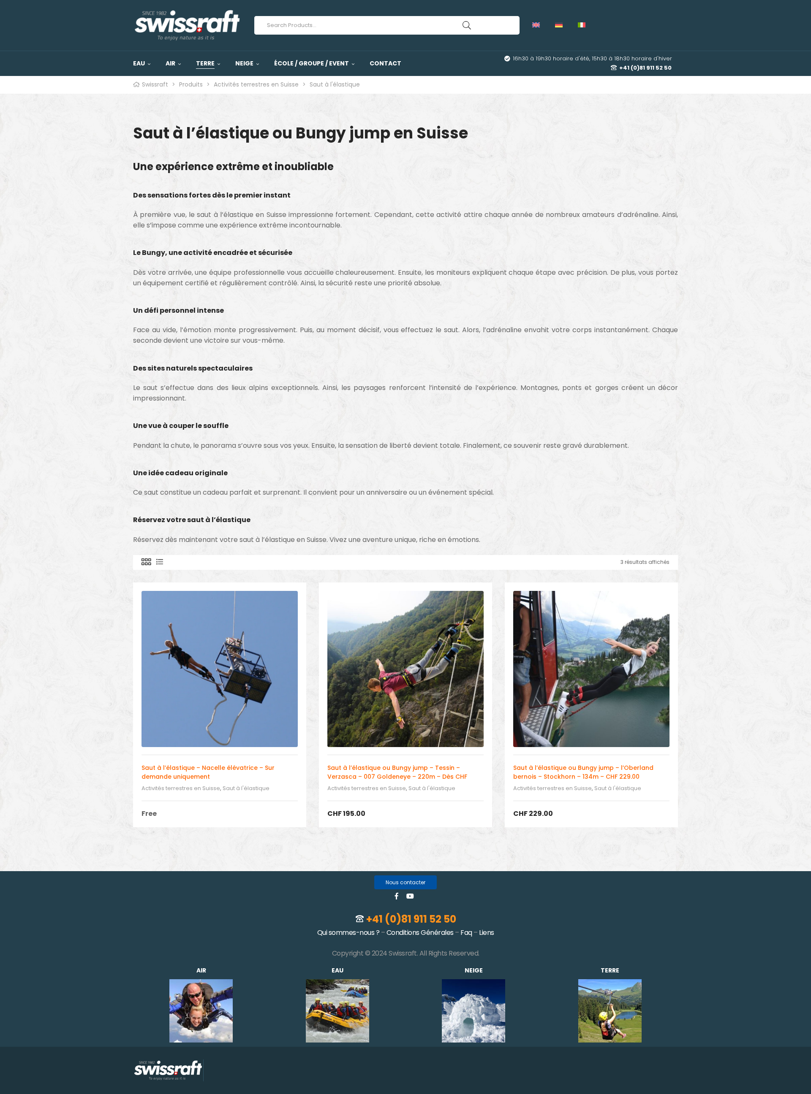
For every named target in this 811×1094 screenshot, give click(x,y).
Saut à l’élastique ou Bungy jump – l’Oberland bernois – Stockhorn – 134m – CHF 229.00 (583, 772)
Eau (337, 970)
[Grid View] (146, 562)
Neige (474, 970)
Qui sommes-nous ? (348, 932)
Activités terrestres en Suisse (181, 788)
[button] (405, 882)
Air (201, 970)
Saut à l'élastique (246, 788)
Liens (486, 932)
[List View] (159, 562)
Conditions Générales (420, 932)
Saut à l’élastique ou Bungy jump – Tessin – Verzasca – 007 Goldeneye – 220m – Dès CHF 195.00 (397, 777)
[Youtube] (410, 896)
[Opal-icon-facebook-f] (396, 896)
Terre (610, 970)
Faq (466, 932)
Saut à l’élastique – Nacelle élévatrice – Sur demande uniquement (208, 772)
